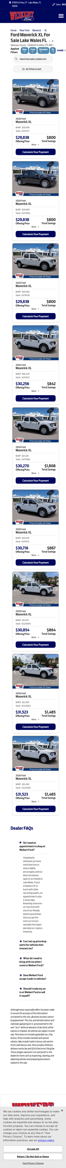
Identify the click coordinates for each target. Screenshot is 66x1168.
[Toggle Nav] (61, 16)
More (34, 144)
